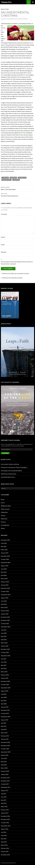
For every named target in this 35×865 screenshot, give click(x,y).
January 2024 (4, 585)
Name (3, 237)
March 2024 (4, 578)
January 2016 (4, 851)
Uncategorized (5, 525)
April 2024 (4, 575)
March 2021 (4, 671)
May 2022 (3, 636)
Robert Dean (13, 19)
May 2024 (3, 572)
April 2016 (4, 842)
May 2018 (3, 761)
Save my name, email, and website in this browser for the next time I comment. (17, 263)
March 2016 (4, 845)
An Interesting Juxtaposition (9, 195)
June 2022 (4, 633)
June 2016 (4, 835)
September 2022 (5, 626)
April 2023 (4, 604)
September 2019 (5, 716)
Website (3, 252)
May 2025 (3, 546)
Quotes (3, 515)
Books (2, 499)
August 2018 (4, 755)
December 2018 (5, 742)
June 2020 (4, 697)
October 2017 (5, 784)
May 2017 (3, 800)
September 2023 (5, 594)
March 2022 (4, 643)
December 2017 (5, 777)
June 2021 (4, 662)
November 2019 (5, 710)
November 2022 (5, 620)
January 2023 (4, 614)
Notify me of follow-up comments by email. (15, 273)
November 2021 (5, 649)
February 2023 (5, 610)
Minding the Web (6, 506)
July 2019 (3, 723)
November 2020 (5, 681)
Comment (4, 214)
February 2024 (5, 582)
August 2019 (4, 720)
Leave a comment (23, 19)
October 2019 (5, 713)
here (22, 130)
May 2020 (3, 700)
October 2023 (5, 591)
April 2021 (4, 668)
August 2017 (4, 790)
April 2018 (4, 765)
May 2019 (3, 726)
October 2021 (5, 652)
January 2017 (4, 813)
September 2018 (5, 752)
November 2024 (5, 556)
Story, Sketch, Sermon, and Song (10, 464)
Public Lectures (5, 509)
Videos (3, 528)
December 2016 (5, 816)
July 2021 (3, 659)
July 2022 (3, 630)
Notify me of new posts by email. (12, 278)
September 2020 (5, 687)
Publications (4, 512)
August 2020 (4, 691)
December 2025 (5, 540)
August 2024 (4, 565)
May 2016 (3, 838)
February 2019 (5, 736)
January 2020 (4, 707)
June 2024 (4, 569)
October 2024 (5, 559)
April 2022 (4, 639)
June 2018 (4, 758)
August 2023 (4, 598)
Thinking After (6, 2)
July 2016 (3, 832)
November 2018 (5, 745)
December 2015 (5, 854)
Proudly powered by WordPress (8, 862)
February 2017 (5, 810)
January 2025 (4, 553)
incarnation (22, 177)
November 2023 (5, 588)
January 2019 (4, 739)
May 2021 (3, 665)
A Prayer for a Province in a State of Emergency (14, 467)
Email (3, 244)
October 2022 (5, 623)
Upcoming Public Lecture (8, 477)
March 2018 (4, 768)
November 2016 (5, 819)
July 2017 (3, 793)
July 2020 (3, 694)
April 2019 (4, 729)
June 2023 (4, 601)
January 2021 (4, 678)
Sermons (3, 522)
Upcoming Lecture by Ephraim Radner (11, 470)
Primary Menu (33, 2)
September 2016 (5, 826)
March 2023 (4, 607)
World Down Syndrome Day (8, 474)
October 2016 (5, 822)
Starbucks (16, 179)
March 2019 (4, 732)
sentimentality (6, 179)
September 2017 (5, 787)
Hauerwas (13, 177)
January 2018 (4, 774)
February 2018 (5, 771)
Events (3, 502)
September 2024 (5, 562)
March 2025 (4, 549)
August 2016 (4, 829)
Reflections (5, 9)
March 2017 (4, 806)
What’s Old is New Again (8, 188)
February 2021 (5, 675)
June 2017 (4, 797)
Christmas (5, 177)
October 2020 (5, 684)
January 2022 (4, 646)
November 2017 (5, 781)
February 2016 (5, 848)
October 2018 (5, 748)
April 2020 (4, 704)
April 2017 (4, 803)
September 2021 (5, 655)
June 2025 (4, 543)
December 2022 (5, 617)
